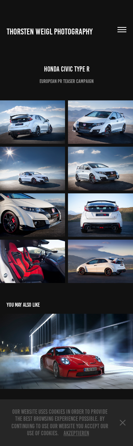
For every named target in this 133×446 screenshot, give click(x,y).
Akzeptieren (76, 433)
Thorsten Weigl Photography (50, 31)
